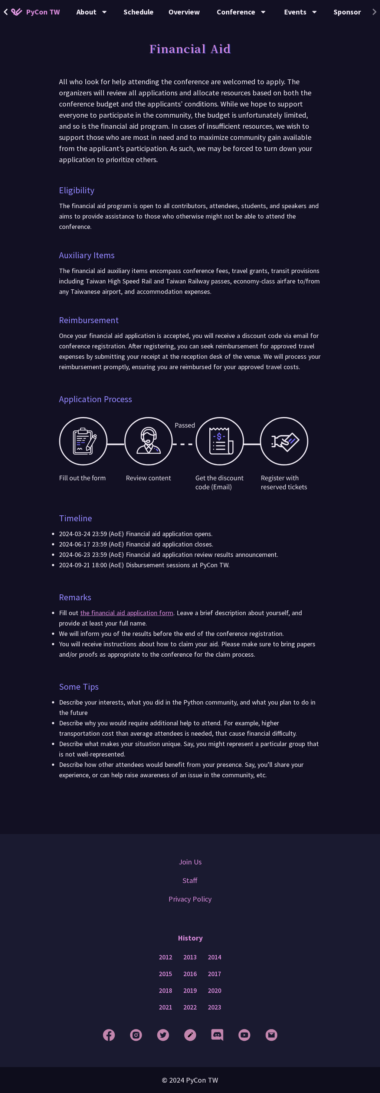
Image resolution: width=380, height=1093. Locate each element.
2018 (165, 991)
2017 (214, 974)
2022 (190, 1007)
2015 (165, 974)
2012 (165, 957)
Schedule (139, 11)
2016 (190, 974)
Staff (190, 880)
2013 (190, 957)
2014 (214, 957)
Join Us (190, 861)
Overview (184, 11)
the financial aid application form (126, 612)
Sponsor (347, 11)
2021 (165, 1007)
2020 (214, 991)
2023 (214, 1007)
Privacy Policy (190, 898)
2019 (190, 991)
